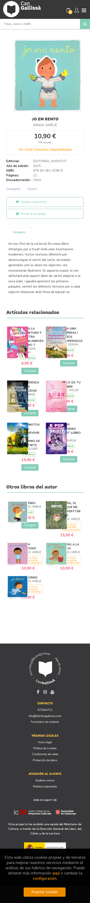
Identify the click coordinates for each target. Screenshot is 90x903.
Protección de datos (45, 760)
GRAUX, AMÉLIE (45, 125)
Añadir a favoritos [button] (33, 202)
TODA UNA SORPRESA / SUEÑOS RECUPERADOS (71, 335)
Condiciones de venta (45, 754)
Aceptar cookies (44, 891)
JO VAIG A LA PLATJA (69, 546)
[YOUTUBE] (52, 691)
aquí (56, 873)
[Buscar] (85, 24)
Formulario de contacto (45, 722)
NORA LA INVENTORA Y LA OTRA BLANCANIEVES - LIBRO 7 (32, 337)
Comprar (30, 371)
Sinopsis (19, 232)
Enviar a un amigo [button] (33, 213)
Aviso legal (45, 742)
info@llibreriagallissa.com (45, 716)
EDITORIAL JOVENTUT (50, 161)
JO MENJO (28, 503)
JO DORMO (29, 578)
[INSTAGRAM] (45, 691)
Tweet (32, 189)
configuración (45, 878)
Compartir (13, 189)
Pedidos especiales (45, 786)
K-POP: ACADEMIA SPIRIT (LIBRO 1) (70, 431)
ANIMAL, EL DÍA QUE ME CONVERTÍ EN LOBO (70, 509)
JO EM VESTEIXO (28, 546)
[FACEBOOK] (38, 691)
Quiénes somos (45, 780)
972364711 (45, 710)
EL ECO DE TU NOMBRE (70, 384)
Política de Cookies (45, 748)
